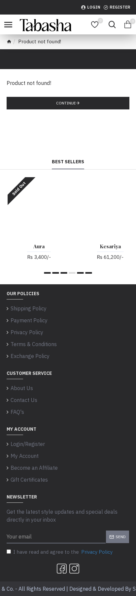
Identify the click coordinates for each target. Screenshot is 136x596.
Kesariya (105, 246)
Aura (33, 246)
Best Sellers (68, 162)
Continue (66, 102)
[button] (47, 273)
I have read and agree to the (63, 552)
